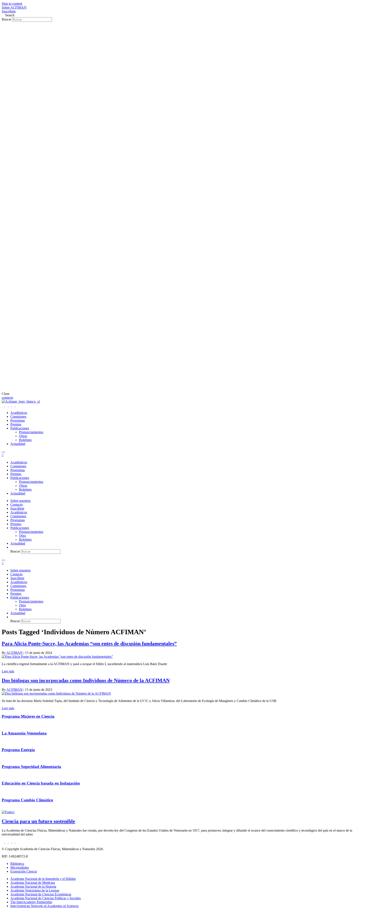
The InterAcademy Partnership (31, 902)
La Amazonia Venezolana (24, 733)
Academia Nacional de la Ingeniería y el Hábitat (43, 879)
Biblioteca (17, 863)
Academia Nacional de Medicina (32, 882)
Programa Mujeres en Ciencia (28, 716)
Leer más (8, 671)
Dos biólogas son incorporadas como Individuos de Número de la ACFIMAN (86, 680)
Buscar (7, 19)
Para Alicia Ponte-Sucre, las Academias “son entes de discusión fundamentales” (89, 643)
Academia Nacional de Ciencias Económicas (40, 894)
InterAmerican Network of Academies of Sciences (44, 906)
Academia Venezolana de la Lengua (34, 890)
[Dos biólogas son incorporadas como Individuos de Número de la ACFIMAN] (56, 693)
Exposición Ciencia (23, 871)
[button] (14, 7)
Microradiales (19, 867)
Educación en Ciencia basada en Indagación (41, 783)
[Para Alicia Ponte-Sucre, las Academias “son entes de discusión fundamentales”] (57, 656)
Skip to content (12, 3)
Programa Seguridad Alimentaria (31, 766)
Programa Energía (18, 749)
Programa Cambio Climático (27, 800)
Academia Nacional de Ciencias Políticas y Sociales (45, 898)
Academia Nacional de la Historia (33, 886)
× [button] (3, 455)
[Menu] (3, 452)
